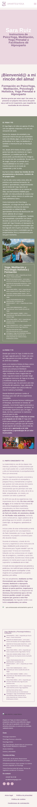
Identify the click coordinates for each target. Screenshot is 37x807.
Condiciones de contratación (18, 803)
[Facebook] (8, 783)
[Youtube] (12, 783)
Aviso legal (9, 795)
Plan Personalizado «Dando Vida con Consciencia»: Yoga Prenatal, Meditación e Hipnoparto (18, 745)
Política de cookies (18, 799)
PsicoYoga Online (8, 742)
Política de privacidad (24, 795)
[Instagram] (4, 783)
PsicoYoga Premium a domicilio (12, 739)
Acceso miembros (8, 749)
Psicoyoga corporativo (9, 736)
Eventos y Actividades (9, 751)
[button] (35, 4)
